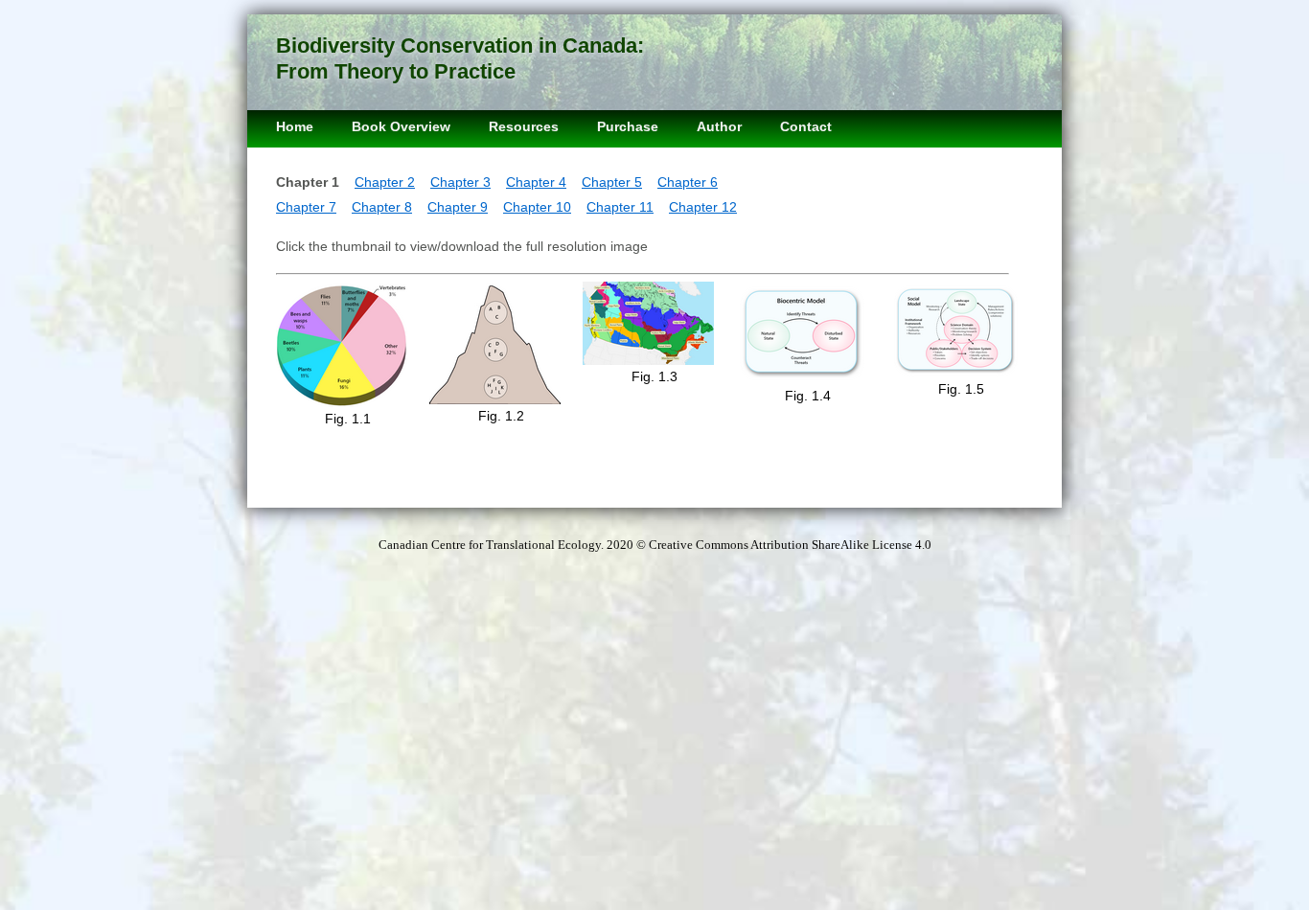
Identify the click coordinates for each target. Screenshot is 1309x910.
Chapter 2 (385, 182)
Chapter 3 (460, 182)
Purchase (627, 126)
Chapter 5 (612, 182)
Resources (524, 126)
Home (294, 126)
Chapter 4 (536, 182)
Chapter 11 (620, 207)
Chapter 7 (306, 207)
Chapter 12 (703, 207)
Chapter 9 (457, 207)
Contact (806, 126)
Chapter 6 (687, 182)
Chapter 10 (537, 207)
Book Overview (401, 126)
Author (719, 126)
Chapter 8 (382, 207)
